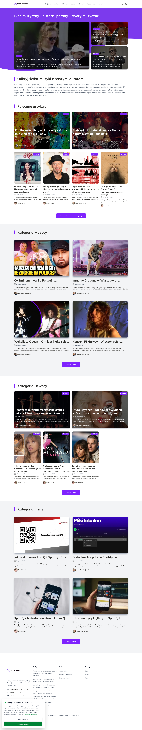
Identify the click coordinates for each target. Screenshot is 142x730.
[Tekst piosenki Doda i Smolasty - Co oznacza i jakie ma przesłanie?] (27, 447)
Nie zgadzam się (23, 719)
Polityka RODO (52, 715)
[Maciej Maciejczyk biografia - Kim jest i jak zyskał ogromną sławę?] (56, 168)
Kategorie (89, 667)
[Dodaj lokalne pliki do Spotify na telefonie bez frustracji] (100, 535)
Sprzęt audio (91, 4)
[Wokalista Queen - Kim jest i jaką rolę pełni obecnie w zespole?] (41, 319)
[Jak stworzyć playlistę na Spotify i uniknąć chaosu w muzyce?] (100, 596)
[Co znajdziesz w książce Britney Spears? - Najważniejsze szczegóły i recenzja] (114, 168)
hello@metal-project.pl (17, 696)
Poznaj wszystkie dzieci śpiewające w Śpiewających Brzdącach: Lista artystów (45, 673)
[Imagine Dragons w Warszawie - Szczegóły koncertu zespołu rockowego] (100, 258)
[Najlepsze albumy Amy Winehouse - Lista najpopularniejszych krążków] (56, 447)
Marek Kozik (22, 570)
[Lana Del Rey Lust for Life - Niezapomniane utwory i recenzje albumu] (27, 168)
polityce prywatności (30, 714)
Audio (101, 4)
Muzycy (65, 4)
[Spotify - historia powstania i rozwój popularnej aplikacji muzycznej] (41, 596)
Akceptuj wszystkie (23, 724)
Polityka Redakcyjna (64, 715)
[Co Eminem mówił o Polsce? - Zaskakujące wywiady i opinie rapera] (41, 258)
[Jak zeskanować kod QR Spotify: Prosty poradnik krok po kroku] (41, 535)
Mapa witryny (75, 715)
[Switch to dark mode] (126, 4)
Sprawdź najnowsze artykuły (71, 216)
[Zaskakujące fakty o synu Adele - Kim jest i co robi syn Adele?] (51, 45)
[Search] (123, 4)
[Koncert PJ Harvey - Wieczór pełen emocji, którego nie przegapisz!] (100, 319)
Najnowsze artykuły (52, 4)
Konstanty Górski (81, 146)
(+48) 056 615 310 (15, 693)
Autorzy (62, 667)
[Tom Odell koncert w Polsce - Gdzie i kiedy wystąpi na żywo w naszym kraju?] (109, 57)
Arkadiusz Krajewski (25, 146)
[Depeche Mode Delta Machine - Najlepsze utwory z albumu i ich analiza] (85, 168)
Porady (81, 4)
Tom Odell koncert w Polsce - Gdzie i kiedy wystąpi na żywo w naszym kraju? (109, 59)
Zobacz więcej (71, 365)
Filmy (86, 671)
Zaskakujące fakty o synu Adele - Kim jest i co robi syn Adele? (48, 58)
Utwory (73, 4)
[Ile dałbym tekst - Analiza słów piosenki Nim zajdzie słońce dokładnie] (85, 447)
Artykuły (36, 667)
